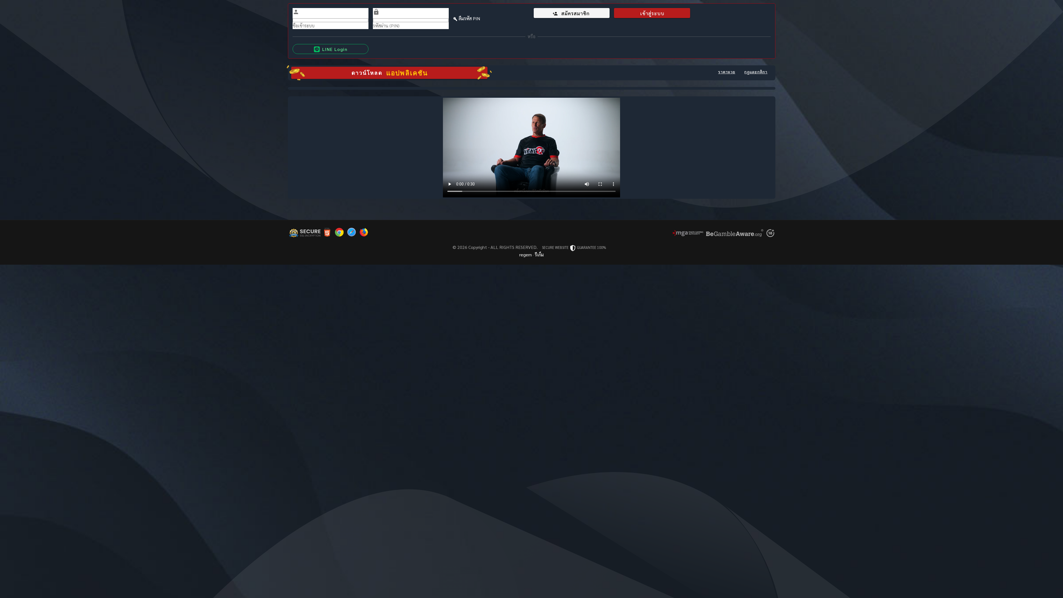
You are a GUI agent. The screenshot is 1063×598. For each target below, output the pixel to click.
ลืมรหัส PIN (469, 18)
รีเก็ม (539, 254)
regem (525, 254)
